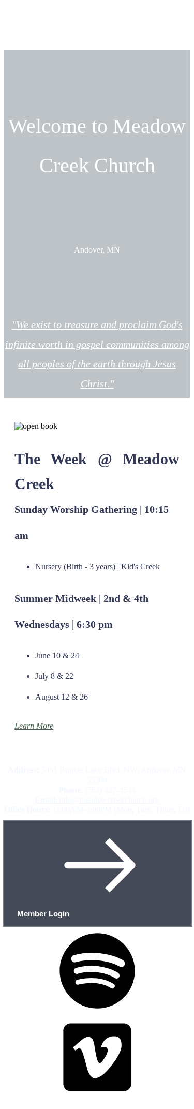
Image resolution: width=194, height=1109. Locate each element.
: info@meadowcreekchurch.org (97, 799)
